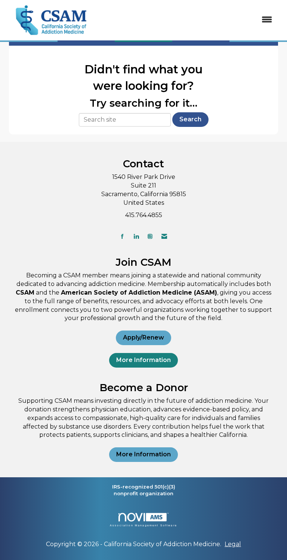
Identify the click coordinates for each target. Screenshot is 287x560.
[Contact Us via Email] (164, 236)
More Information (143, 359)
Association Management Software (143, 525)
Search (190, 119)
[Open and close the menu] (188, 20)
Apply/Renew (143, 337)
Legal (233, 544)
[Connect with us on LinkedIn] (136, 236)
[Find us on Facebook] (122, 236)
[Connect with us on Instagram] (150, 236)
